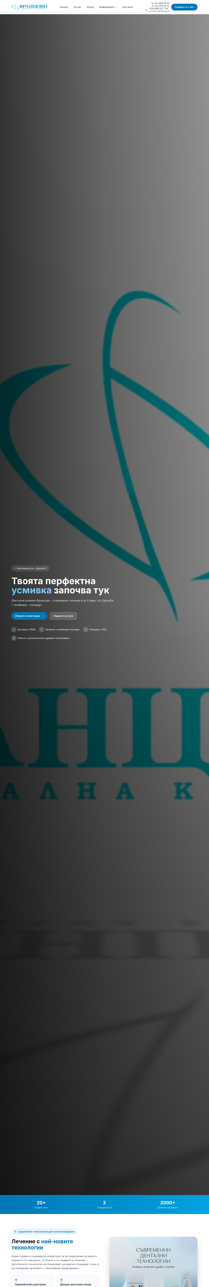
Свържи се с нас (184, 7)
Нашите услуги (63, 615)
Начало (64, 7)
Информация (106, 7)
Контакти (128, 7)
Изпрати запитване (27, 615)
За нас (77, 7)
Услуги (90, 7)
